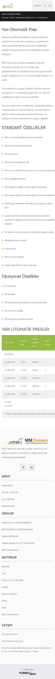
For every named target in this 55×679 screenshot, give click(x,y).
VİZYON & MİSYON (10, 493)
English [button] (37, 6)
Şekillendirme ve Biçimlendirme (25, 17)
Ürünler (12, 17)
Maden (5, 587)
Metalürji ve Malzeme (12, 580)
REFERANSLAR (8, 506)
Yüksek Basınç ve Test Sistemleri (18, 543)
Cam (4, 574)
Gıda (4, 608)
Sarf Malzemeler (10, 550)
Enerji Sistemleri (10, 537)
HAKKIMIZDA (7, 486)
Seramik (5, 567)
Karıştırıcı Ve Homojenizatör (16, 523)
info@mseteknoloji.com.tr (12, 641)
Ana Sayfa (5, 17)
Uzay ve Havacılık (10, 615)
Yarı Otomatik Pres (42, 17)
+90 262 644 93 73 (9, 634)
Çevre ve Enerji (9, 594)
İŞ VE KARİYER (8, 499)
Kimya (4, 601)
